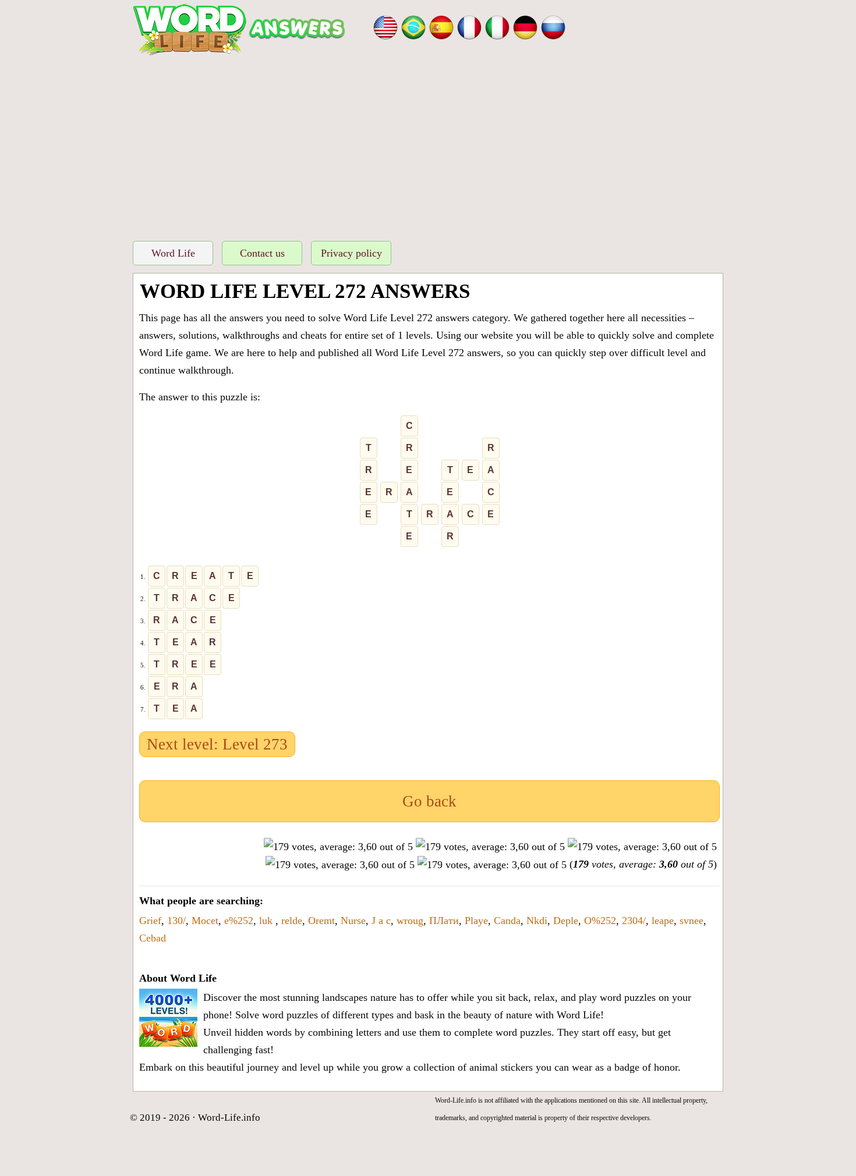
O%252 (600, 920)
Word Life (173, 253)
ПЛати (444, 920)
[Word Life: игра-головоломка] (553, 26)
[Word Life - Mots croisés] (469, 26)
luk (267, 920)
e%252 (238, 920)
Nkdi (536, 920)
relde (291, 920)
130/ (176, 920)
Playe (476, 920)
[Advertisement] (428, 144)
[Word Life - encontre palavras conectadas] (413, 26)
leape (663, 920)
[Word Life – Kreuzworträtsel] (525, 26)
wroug (410, 920)
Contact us (262, 253)
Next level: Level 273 (217, 744)
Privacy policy (351, 253)
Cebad (152, 938)
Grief (150, 920)
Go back (429, 801)
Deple (565, 920)
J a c (381, 920)
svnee (691, 920)
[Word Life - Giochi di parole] (497, 26)
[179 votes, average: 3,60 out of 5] (338, 846)
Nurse (353, 920)
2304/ (634, 920)
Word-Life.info (229, 1117)
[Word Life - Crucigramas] (441, 26)
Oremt (321, 920)
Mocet (205, 920)
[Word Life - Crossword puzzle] (385, 26)
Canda (507, 920)
